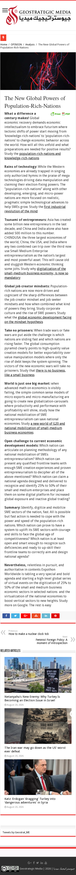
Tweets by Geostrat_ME (16, 832)
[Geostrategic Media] (38, 15)
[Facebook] (34, 862)
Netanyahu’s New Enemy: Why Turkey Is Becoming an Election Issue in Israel (32, 698)
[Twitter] (37, 862)
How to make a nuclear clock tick (29, 632)
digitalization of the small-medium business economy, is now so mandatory (36, 273)
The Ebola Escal (17, 37)
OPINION (16, 44)
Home (3, 44)
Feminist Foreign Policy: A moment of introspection (51, 640)
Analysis (30, 44)
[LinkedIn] (41, 862)
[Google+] (29, 862)
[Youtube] (45, 862)
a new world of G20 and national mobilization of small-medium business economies (34, 428)
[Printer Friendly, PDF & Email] (60, 113)
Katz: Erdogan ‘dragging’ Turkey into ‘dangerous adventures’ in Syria (30, 800)
